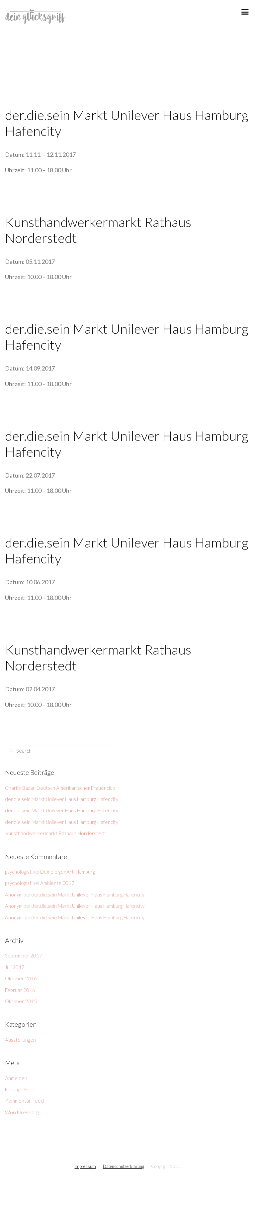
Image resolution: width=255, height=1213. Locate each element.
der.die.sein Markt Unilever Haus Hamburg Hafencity (61, 799)
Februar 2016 (20, 990)
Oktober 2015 (21, 1001)
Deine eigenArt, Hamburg (67, 872)
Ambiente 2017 (57, 883)
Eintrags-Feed (20, 1089)
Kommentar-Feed (24, 1101)
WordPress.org (22, 1112)
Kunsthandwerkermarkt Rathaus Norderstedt (55, 833)
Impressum (85, 1166)
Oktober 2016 (21, 978)
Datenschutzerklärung (123, 1166)
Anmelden (16, 1078)
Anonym (14, 894)
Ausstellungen (20, 1040)
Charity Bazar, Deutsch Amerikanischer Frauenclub (60, 788)
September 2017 (23, 955)
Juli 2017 (15, 967)
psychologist (18, 872)
